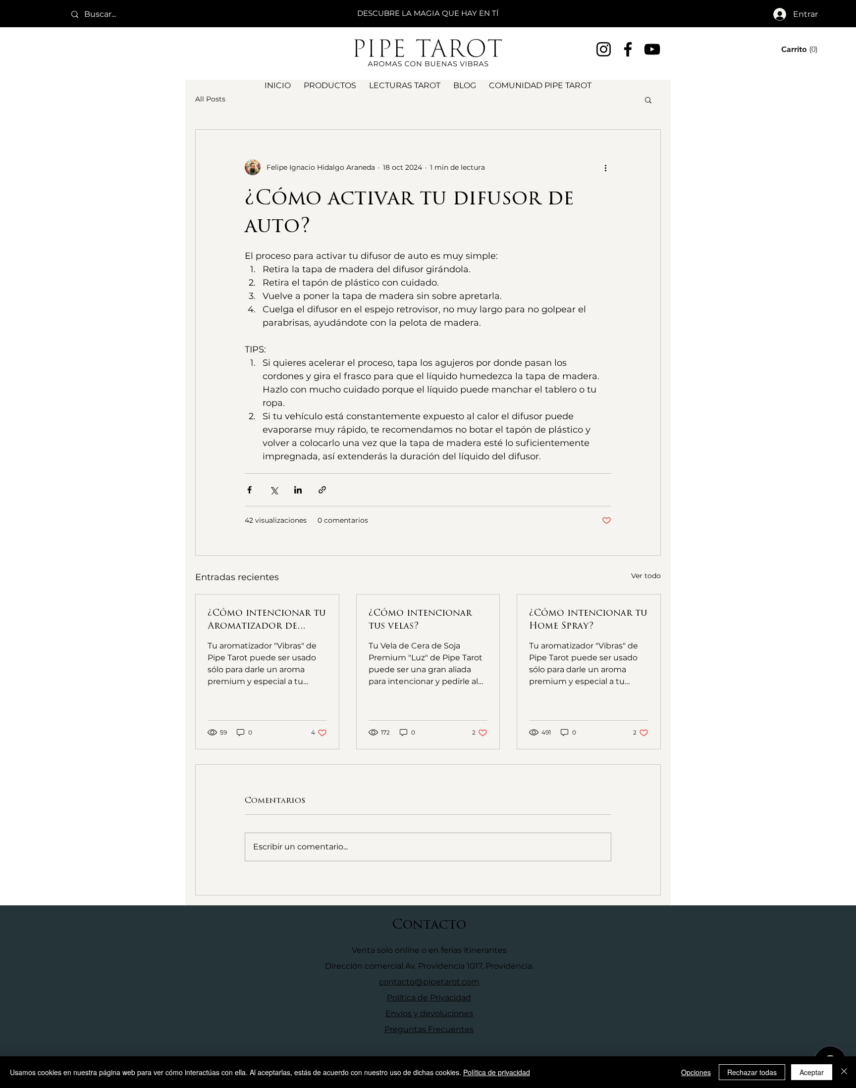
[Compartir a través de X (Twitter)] (273, 490)
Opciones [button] (696, 1072)
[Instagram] (603, 49)
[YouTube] (652, 49)
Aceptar (812, 1072)
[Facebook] (628, 49)
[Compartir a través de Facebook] (249, 490)
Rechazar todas (752, 1072)
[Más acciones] (605, 167)
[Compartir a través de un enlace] (322, 490)
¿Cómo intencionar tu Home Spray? (588, 619)
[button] (800, 49)
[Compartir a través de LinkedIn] (298, 490)
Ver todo (646, 575)
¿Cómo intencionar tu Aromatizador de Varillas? (266, 619)
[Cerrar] (844, 1072)
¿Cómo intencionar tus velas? (420, 619)
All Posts (210, 99)
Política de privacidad (496, 1072)
